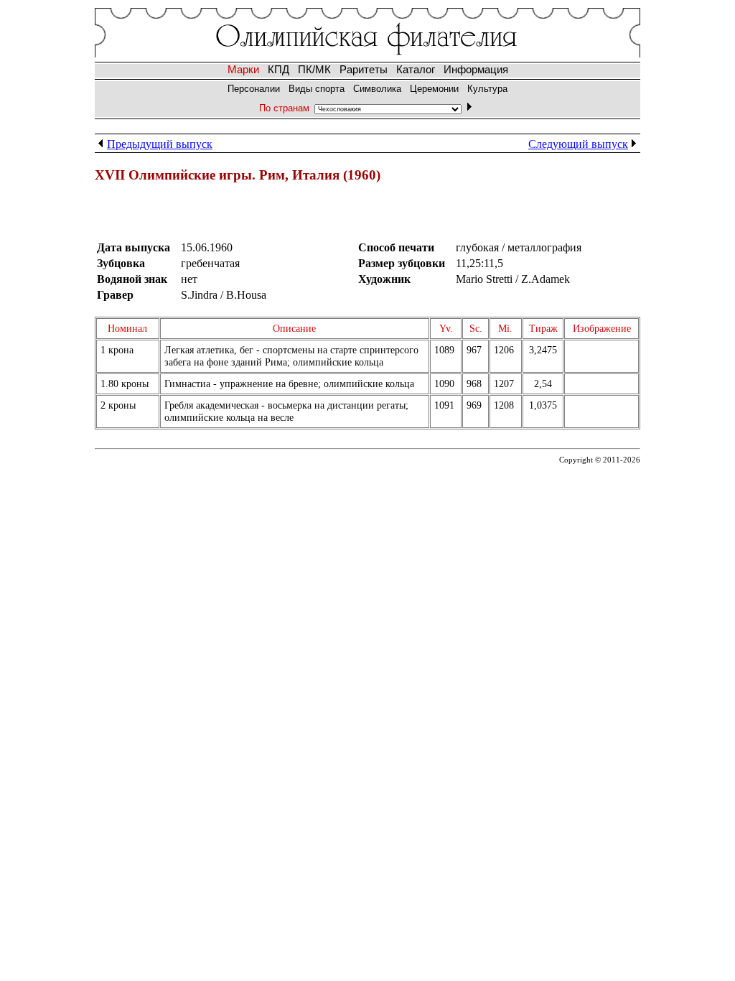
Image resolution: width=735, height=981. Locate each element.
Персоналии (254, 88)
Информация (476, 69)
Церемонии (434, 88)
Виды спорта (317, 88)
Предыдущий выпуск (159, 144)
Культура (487, 88)
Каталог (415, 69)
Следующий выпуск (578, 144)
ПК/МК (314, 69)
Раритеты (364, 69)
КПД (278, 69)
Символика (377, 88)
